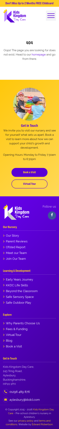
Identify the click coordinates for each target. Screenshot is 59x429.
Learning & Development (16, 270)
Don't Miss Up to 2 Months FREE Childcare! (29, 3)
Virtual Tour (29, 183)
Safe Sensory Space (20, 297)
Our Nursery (10, 227)
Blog (9, 340)
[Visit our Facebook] (52, 215)
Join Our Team (16, 258)
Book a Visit (29, 172)
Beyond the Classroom (22, 291)
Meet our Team (16, 253)
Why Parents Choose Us (23, 323)
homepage (39, 54)
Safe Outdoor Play (18, 302)
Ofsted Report (15, 247)
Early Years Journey (19, 279)
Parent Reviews (17, 241)
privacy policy (25, 420)
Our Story (12, 235)
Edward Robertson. (42, 424)
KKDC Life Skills (17, 285)
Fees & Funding (17, 329)
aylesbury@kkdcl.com (25, 399)
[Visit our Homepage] (14, 15)
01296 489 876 (20, 391)
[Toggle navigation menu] (51, 16)
